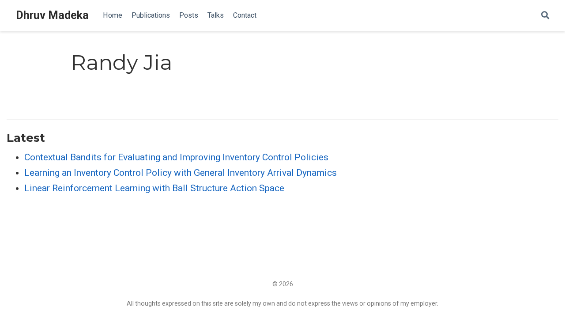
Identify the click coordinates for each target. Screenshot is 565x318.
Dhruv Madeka (52, 15)
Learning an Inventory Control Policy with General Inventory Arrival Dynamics (180, 172)
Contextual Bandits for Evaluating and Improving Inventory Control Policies (176, 157)
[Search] (545, 16)
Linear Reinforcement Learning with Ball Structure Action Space (154, 188)
